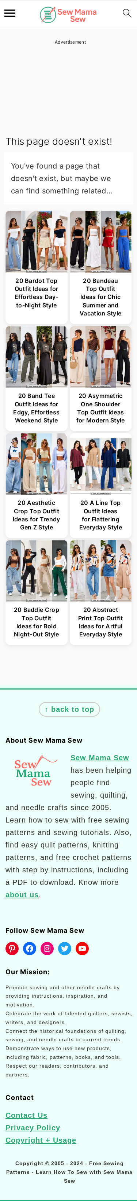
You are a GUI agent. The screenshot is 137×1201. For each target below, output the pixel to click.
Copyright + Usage (40, 1140)
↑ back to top (69, 709)
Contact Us (26, 1115)
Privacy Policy (32, 1128)
